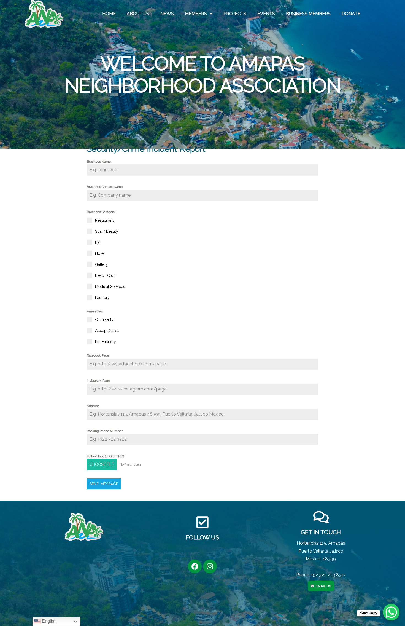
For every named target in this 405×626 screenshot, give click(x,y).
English (49, 621)
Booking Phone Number (105, 431)
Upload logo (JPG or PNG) (105, 456)
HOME (109, 13)
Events (266, 13)
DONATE (351, 13)
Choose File (102, 464)
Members (196, 13)
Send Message (104, 484)
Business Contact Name (105, 187)
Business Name (99, 162)
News (167, 13)
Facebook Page (98, 355)
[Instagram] (210, 566)
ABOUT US (138, 13)
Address (93, 406)
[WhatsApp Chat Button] (391, 612)
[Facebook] (195, 566)
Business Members (308, 13)
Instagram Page (98, 380)
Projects (234, 13)
